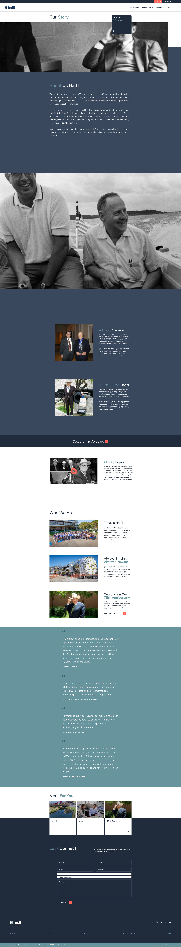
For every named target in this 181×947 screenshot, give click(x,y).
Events (50, 934)
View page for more (110, 613)
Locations (87, 934)
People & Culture (134, 7)
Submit (63, 902)
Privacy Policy (13, 945)
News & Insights (160, 7)
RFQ (169, 934)
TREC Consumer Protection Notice (58, 945)
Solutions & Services (147, 7)
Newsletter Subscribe (129, 934)
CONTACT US (167, 1)
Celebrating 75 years (88, 441)
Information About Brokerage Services (39, 945)
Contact (12, 934)
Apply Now (158, 1)
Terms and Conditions (23, 945)
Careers (169, 7)
